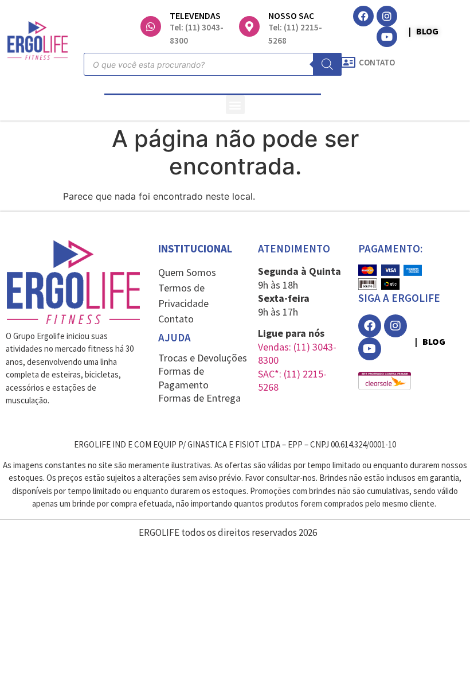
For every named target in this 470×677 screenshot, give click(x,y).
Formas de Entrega (199, 397)
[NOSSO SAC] (249, 26)
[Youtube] (387, 36)
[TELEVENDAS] (150, 26)
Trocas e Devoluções (202, 357)
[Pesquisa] (327, 64)
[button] (235, 104)
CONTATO (377, 62)
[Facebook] (363, 16)
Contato (176, 318)
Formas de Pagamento (183, 377)
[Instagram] (387, 16)
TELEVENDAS (195, 15)
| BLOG (423, 31)
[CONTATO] (348, 62)
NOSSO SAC (291, 15)
